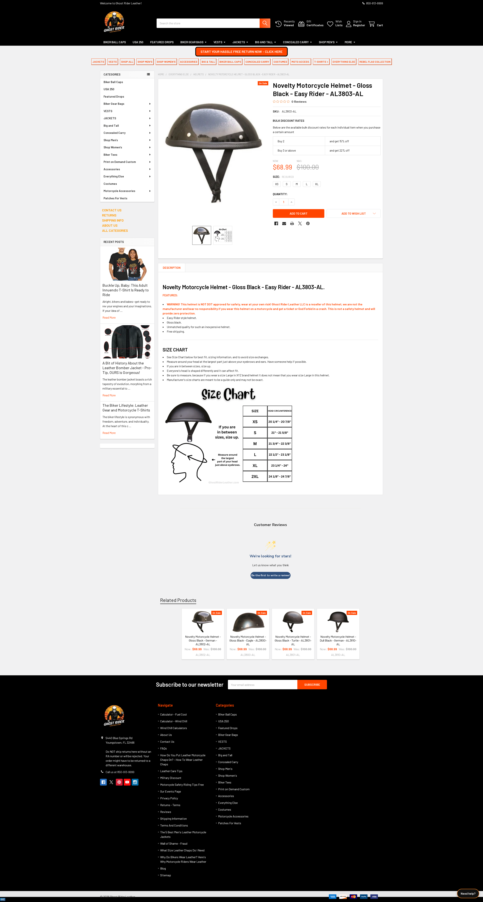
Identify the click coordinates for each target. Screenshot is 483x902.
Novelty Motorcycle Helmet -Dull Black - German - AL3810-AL (338, 640)
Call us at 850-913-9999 (120, 772)
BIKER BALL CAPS (230, 61)
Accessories (112, 169)
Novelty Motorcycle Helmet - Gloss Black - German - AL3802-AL (203, 640)
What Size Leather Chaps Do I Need (182, 850)
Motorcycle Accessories (119, 191)
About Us (166, 734)
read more (109, 317)
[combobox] (213, 23)
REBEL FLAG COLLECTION (375, 61)
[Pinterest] (308, 223)
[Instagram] (135, 782)
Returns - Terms (170, 805)
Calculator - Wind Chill (173, 721)
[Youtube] (127, 782)
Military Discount (170, 778)
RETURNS (109, 215)
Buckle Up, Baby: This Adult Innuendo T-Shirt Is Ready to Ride (125, 290)
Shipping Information (173, 818)
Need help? (468, 893)
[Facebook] (276, 223)
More (348, 42)
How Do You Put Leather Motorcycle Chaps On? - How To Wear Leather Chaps (182, 759)
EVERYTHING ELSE (344, 61)
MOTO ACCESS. (300, 61)
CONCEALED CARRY (257, 61)
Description (172, 267)
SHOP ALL (127, 61)
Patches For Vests (115, 198)
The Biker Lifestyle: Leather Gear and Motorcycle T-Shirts (126, 407)
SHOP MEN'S (145, 61)
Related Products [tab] (178, 600)
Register (359, 25)
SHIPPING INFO (113, 220)
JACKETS (238, 42)
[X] (300, 223)
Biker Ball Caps (114, 42)
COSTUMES (280, 61)
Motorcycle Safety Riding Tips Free (182, 784)
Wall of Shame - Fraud (173, 843)
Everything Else (114, 176)
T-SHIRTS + (321, 61)
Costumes (110, 183)
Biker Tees (110, 154)
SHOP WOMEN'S (166, 61)
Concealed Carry (296, 42)
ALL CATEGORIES (115, 230)
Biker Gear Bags (191, 42)
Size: (283, 176)
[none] (214, 152)
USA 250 (138, 42)
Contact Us (167, 741)
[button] (241, 51)
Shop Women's (113, 147)
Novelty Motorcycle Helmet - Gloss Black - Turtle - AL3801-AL (293, 640)
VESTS (218, 42)
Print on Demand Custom (120, 161)
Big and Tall (264, 42)
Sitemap (165, 875)
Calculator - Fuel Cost (173, 714)
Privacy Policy (169, 798)
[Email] (284, 223)
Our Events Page (170, 791)
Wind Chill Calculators (173, 728)
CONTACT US (112, 210)
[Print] (292, 223)
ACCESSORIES (188, 61)
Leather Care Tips (171, 771)
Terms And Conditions (174, 825)
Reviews (165, 811)
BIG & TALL (208, 61)
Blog (163, 868)
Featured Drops (162, 42)
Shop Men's (327, 42)
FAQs (163, 748)
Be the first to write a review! (270, 575)
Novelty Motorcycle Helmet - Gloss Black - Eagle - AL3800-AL (248, 640)
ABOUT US (110, 225)
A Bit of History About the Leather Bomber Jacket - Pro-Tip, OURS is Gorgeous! (127, 368)
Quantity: (280, 194)
